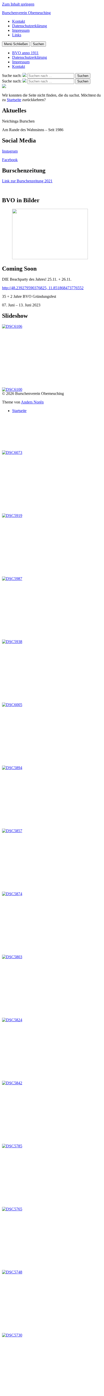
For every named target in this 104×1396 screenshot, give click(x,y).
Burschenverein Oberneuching (26, 13)
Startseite (14, 100)
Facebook (10, 160)
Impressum (21, 30)
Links (16, 35)
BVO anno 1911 (25, 53)
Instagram (10, 151)
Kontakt (18, 21)
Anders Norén (32, 402)
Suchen (38, 44)
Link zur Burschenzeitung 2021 (27, 181)
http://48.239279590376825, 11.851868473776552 (43, 288)
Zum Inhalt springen (18, 4)
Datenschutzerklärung (29, 26)
